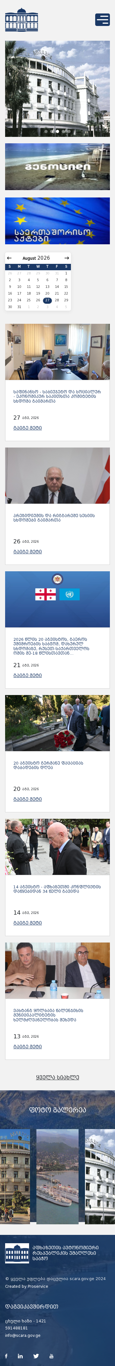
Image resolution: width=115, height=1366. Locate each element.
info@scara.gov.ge (23, 1335)
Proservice (38, 1286)
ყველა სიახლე (57, 1078)
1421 (41, 1321)
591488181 (16, 1328)
